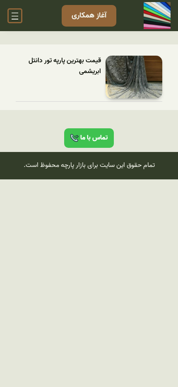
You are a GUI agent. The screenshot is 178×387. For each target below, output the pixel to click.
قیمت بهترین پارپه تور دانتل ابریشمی (65, 66)
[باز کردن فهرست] (14, 15)
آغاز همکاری (89, 16)
